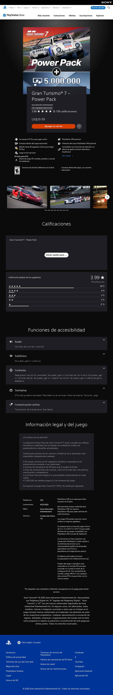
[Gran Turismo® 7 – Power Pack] (27, 197)
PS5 (18, 8)
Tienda (11, 8)
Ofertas (72, 15)
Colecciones (59, 15)
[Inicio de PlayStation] (4, 7)
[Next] (107, 197)
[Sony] (106, 4)
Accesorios (45, 8)
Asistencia (66, 8)
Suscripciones (86, 15)
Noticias (56, 8)
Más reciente (44, 15)
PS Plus (34, 8)
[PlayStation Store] (14, 15)
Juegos (26, 8)
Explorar (100, 15)
